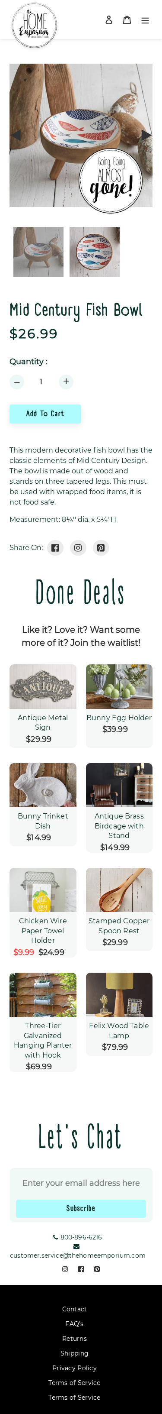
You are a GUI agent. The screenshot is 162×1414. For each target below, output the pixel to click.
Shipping (74, 1353)
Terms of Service (74, 1383)
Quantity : (29, 361)
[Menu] (145, 19)
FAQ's (74, 1324)
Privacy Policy (74, 1368)
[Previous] (15, 135)
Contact (74, 1309)
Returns (74, 1339)
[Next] (146, 135)
